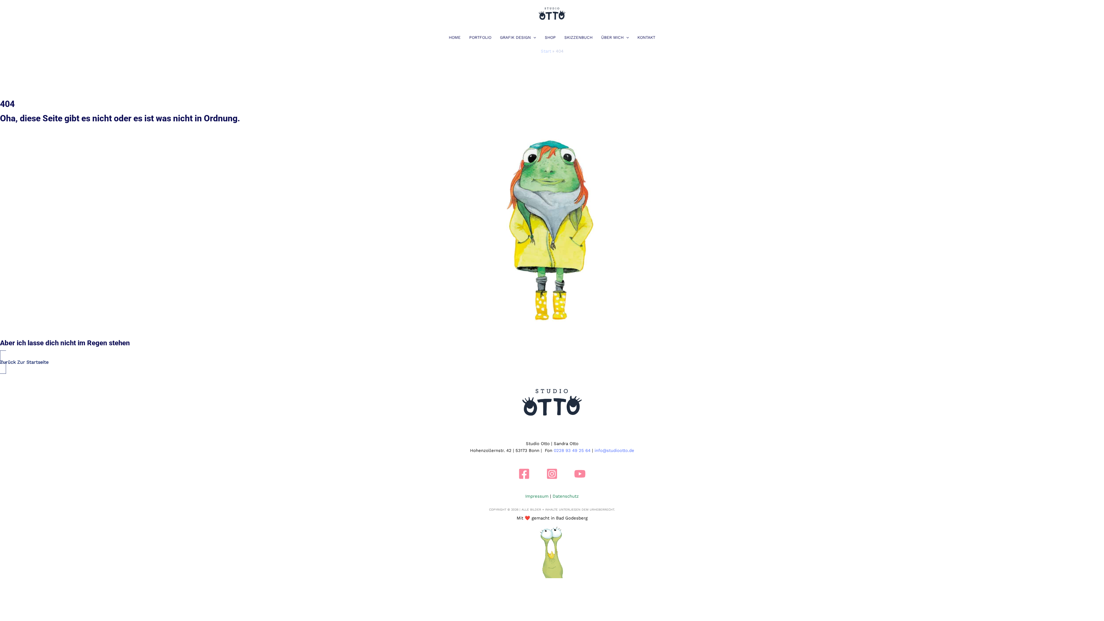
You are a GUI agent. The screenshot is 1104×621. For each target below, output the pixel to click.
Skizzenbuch (578, 37)
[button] (533, 37)
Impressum (537, 496)
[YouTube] (580, 473)
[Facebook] (524, 473)
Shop (550, 37)
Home (455, 37)
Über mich (612, 37)
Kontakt (646, 37)
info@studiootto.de (614, 450)
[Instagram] (552, 473)
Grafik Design (515, 37)
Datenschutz (566, 496)
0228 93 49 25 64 (572, 450)
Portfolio (480, 37)
